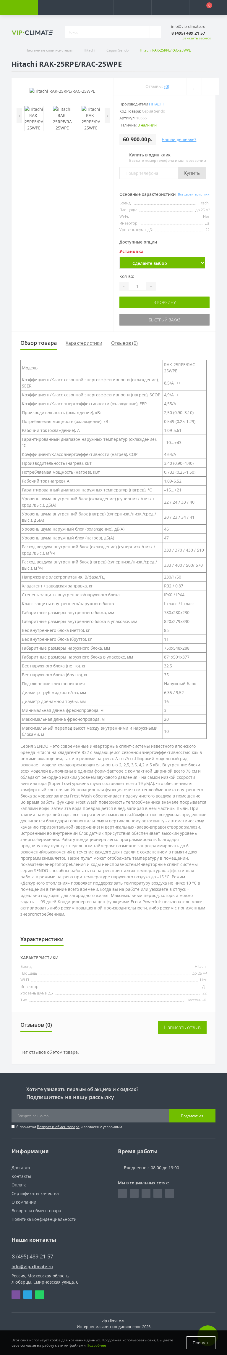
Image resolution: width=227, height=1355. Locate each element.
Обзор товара (38, 342)
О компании (24, 1202)
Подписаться (192, 1115)
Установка (131, 251)
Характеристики (84, 343)
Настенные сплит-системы (48, 50)
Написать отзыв (182, 1027)
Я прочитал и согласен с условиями (69, 1126)
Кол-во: (126, 276)
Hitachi (89, 50)
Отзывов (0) (124, 343)
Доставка (21, 1167)
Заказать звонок (196, 38)
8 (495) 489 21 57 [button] (32, 1256)
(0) (166, 86)
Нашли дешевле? (179, 139)
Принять (201, 1343)
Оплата (19, 1185)
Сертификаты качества (35, 1193)
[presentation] (19, 115)
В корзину (164, 302)
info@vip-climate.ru (32, 1266)
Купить (192, 173)
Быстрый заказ (165, 320)
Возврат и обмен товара (58, 1126)
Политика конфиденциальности (44, 1219)
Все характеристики (194, 194)
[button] (95, 7)
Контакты (21, 1176)
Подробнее (96, 1345)
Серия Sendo (117, 50)
